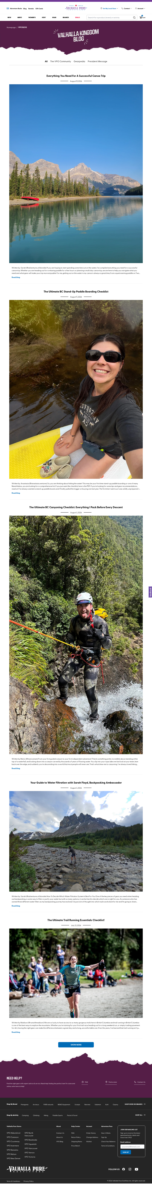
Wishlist (89, 1141)
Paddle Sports (58, 1115)
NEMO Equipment (64, 1104)
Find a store (113, 1082)
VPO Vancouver (30, 1148)
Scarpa (77, 1104)
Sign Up (104, 1137)
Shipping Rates (76, 1141)
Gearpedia (79, 61)
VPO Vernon (29, 1152)
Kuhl (106, 1104)
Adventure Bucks (16, 8)
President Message (97, 61)
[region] (124, 1169)
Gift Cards (39, 8)
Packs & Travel (72, 1115)
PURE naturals (48, 1104)
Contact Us (141, 1082)
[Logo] (76, 7)
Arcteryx (36, 1104)
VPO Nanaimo (12, 1150)
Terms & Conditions (108, 1146)
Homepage (11, 27)
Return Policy (76, 1137)
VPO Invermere (13, 1145)
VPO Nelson (11, 1154)
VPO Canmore (12, 1137)
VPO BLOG (22, 27)
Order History (91, 1133)
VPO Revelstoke (30, 1140)
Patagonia (24, 1104)
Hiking (46, 1115)
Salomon (98, 1104)
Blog (25, 8)
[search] (134, 17)
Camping (25, 1115)
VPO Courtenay (13, 1141)
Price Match (75, 1146)
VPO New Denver (13, 1158)
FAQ (86, 1082)
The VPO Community (60, 61)
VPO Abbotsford (13, 1133)
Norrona (87, 1104)
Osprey (115, 1104)
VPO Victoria (29, 1157)
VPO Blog (59, 1141)
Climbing (36, 1115)
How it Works (105, 1133)
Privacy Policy (29, 1181)
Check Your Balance (108, 1141)
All (46, 61)
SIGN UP (126, 1152)
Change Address (92, 1137)
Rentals (31, 8)
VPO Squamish (30, 1144)
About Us (59, 1137)
